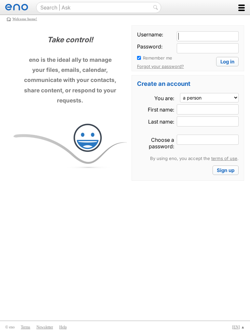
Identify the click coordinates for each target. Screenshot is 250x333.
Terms (25, 327)
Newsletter (44, 327)
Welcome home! (24, 19)
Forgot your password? (160, 66)
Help (63, 327)
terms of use (224, 158)
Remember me (157, 57)
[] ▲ (238, 327)
